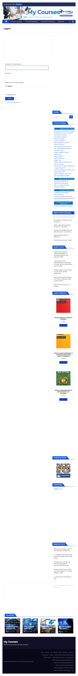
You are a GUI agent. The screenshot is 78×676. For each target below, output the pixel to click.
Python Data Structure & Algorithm (61, 236)
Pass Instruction (59, 150)
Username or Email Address (13, 64)
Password (8, 73)
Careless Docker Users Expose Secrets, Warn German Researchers (63, 271)
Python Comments (59, 141)
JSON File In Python (59, 187)
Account (47, 652)
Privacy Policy (45, 655)
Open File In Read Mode (61, 181)
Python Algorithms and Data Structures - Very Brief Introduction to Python (62, 226)
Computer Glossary (48, 21)
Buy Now (63, 325)
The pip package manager (61, 175)
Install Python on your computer (63, 133)
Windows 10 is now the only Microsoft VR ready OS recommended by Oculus (62, 563)
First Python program (60, 137)
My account (71, 652)
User (73, 670)
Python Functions (59, 144)
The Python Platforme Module (63, 196)
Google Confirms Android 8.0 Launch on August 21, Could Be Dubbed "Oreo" (63, 571)
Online (58, 489)
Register (61, 21)
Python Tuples (58, 156)
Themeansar (30, 661)
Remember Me (11, 95)
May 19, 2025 (11, 631)
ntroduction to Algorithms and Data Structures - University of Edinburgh (63, 231)
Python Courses (16, 21)
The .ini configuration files (61, 185)
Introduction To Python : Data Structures (62, 221)
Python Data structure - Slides (63, 240)
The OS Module (58, 194)
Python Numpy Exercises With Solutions (65, 665)
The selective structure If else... (63, 146)
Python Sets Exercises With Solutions (62, 670)
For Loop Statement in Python (62, 148)
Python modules (59, 164)
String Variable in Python (61, 152)
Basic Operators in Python (61, 142)
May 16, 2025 (46, 631)
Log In (9, 98)
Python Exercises (31, 21)
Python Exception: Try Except (62, 174)
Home (42, 652)
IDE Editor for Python (60, 135)
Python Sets (57, 160)
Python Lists (57, 154)
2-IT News (9, 624)
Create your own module (61, 192)
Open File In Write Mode (61, 183)
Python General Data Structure (63, 162)
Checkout (55, 652)
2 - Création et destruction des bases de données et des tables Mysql (63, 556)
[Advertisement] (26, 48)
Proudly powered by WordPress (11, 661)
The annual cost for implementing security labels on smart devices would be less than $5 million (63, 263)
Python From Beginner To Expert (63, 206)
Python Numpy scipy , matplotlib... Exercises (64, 667)
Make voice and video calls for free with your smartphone (63, 549)
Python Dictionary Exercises (58, 657)
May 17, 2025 (28, 631)
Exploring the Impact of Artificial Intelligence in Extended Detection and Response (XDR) (61, 254)
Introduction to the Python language (64, 131)
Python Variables (59, 139)
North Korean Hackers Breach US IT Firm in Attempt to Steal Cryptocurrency (63, 279)
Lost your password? (14, 102)
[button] (70, 21)
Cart (51, 652)
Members (65, 652)
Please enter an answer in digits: (14, 82)
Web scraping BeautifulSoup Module (64, 198)
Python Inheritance (59, 172)
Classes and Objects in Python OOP (64, 170)
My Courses (43, 12)
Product (51, 655)
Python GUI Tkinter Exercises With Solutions (64, 662)
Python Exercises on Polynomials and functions (63, 660)
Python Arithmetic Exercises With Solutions (64, 655)
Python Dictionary (59, 158)
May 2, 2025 (64, 631)
